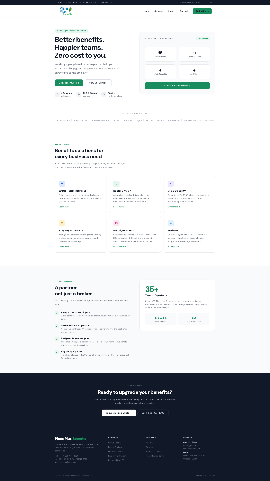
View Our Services (98, 82)
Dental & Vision (115, 447)
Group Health (114, 442)
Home (146, 11)
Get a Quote (202, 11)
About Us (150, 442)
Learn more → (65, 207)
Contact (183, 11)
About (171, 11)
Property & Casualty (117, 456)
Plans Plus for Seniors (156, 456)
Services (158, 11)
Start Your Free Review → (177, 85)
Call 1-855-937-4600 (153, 413)
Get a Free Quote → (69, 82)
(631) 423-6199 (89, 2)
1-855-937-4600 (69, 2)
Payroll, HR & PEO (116, 460)
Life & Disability (115, 451)
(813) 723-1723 (106, 2)
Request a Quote (154, 451)
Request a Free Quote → (119, 413)
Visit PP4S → (173, 246)
